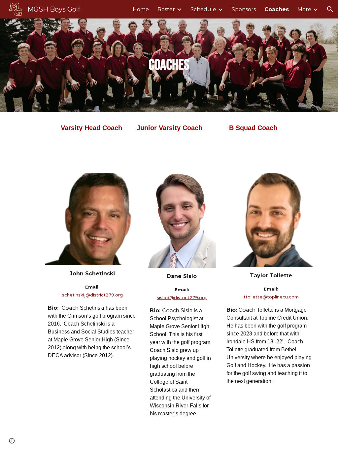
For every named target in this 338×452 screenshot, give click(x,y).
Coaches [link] (276, 9)
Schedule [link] (203, 9)
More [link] (304, 9)
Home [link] (141, 9)
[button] (330, 9)
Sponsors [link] (244, 9)
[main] (169, 65)
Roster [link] (166, 9)
